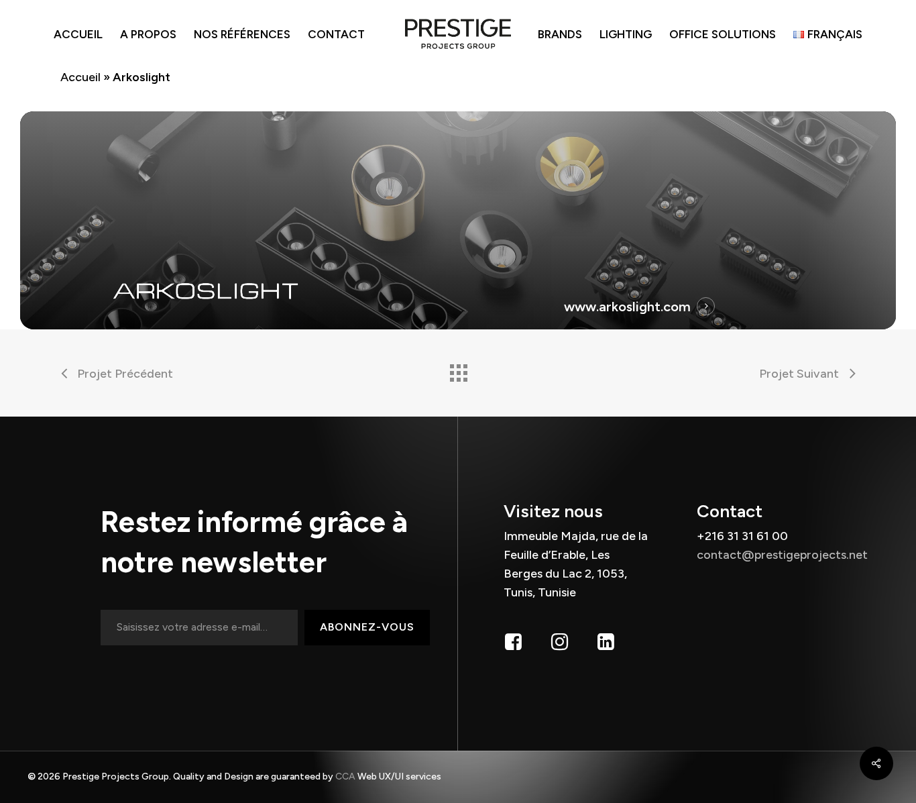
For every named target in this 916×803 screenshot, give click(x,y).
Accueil (80, 77)
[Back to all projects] (458, 369)
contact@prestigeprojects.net (782, 554)
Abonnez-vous (367, 627)
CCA (346, 776)
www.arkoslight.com (627, 307)
